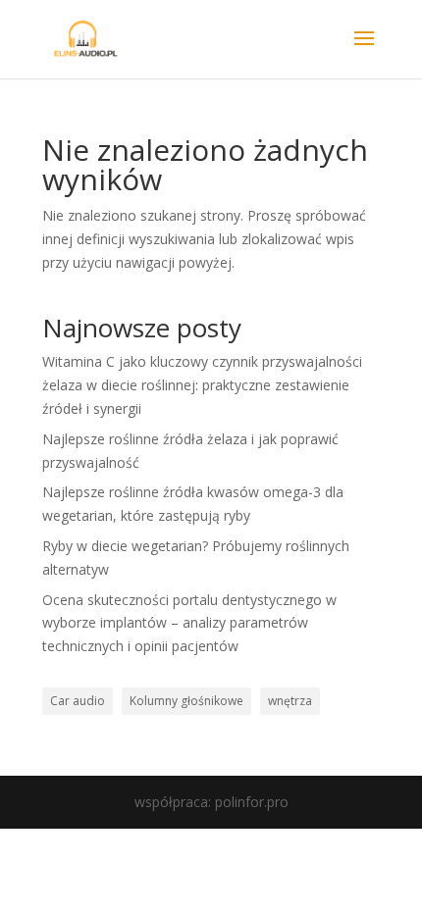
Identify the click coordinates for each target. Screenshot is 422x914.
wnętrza (290, 700)
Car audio (77, 700)
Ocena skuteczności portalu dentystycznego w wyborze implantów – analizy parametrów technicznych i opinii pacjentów (189, 623)
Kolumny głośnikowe (186, 700)
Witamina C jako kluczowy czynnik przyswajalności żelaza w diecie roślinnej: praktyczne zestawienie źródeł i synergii (202, 385)
